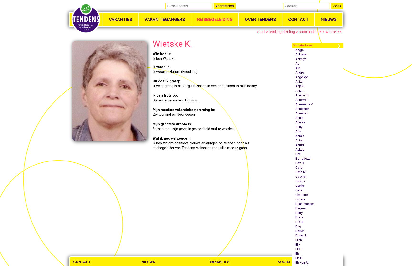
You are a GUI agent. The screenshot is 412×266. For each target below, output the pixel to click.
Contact (298, 19)
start (261, 32)
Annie (299, 118)
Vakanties (120, 19)
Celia (298, 190)
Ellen (298, 240)
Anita (299, 81)
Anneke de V (304, 104)
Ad (297, 63)
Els (297, 253)
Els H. (299, 258)
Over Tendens (260, 19)
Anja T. (299, 90)
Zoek (337, 6)
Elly (297, 244)
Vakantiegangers (164, 19)
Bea (298, 154)
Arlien (299, 140)
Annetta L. (302, 113)
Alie (298, 68)
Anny (298, 127)
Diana (299, 217)
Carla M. (300, 172)
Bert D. (299, 163)
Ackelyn (300, 59)
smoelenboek (310, 32)
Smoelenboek (302, 45)
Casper (300, 181)
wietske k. (333, 32)
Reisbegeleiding (215, 19)
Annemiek (302, 108)
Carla (298, 167)
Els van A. (302, 262)
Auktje (299, 149)
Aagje (299, 50)
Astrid (299, 145)
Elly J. (299, 249)
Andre (299, 72)
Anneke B (302, 95)
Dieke (299, 222)
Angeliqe (301, 77)
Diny (298, 226)
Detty (299, 213)
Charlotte (301, 194)
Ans (298, 131)
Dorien (299, 231)
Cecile (299, 185)
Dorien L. (301, 235)
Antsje (299, 136)
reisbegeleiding (282, 32)
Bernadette (302, 158)
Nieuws (329, 19)
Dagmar (300, 208)
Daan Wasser (304, 204)
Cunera (300, 199)
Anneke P (301, 99)
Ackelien (301, 54)
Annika (300, 122)
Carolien (301, 176)
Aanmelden (224, 6)
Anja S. (300, 86)
